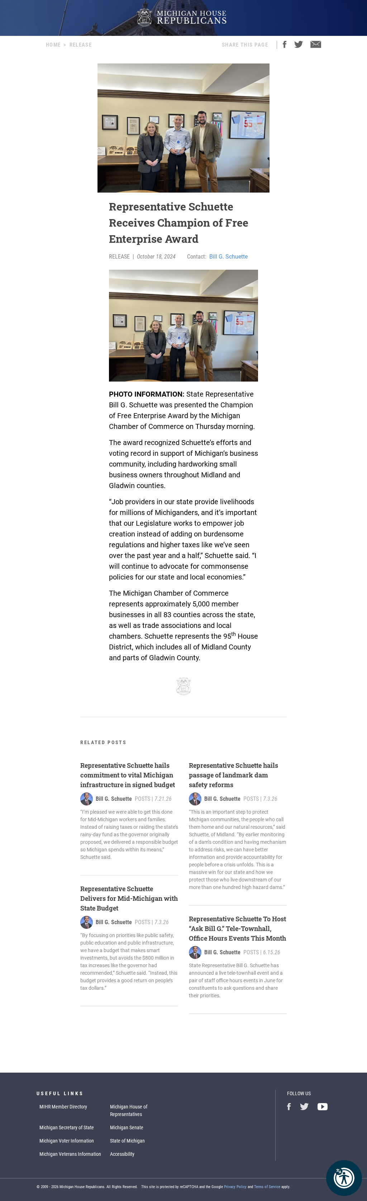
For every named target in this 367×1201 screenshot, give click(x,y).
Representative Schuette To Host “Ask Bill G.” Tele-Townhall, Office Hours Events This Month (237, 928)
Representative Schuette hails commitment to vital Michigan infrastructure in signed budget (127, 775)
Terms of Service (267, 1187)
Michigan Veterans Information (70, 1154)
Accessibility (122, 1154)
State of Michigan (127, 1141)
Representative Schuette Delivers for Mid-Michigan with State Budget (129, 898)
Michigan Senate (126, 1127)
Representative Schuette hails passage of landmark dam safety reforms (233, 775)
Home (53, 45)
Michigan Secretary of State (66, 1127)
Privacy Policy (235, 1187)
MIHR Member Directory (63, 1107)
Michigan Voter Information (66, 1141)
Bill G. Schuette (228, 256)
